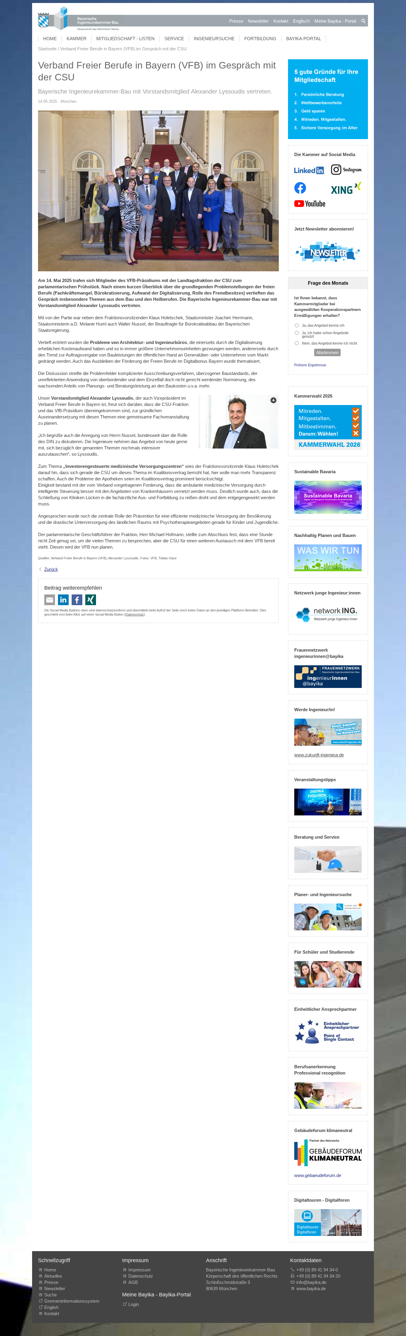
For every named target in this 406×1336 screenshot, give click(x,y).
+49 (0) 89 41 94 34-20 (318, 1276)
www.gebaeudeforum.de (317, 1175)
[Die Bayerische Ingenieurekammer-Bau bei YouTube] (309, 203)
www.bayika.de (311, 1288)
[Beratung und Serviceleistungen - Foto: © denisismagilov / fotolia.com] (328, 859)
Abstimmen (327, 352)
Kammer (76, 38)
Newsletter (258, 21)
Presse (236, 21)
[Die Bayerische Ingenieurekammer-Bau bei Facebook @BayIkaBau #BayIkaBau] (300, 188)
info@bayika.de (311, 1282)
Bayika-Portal (303, 38)
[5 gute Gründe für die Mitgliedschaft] (328, 99)
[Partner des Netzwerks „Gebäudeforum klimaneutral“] (328, 1152)
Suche (51, 1294)
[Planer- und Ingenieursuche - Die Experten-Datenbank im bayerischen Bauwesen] (328, 917)
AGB (133, 1282)
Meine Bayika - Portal (335, 21)
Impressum (139, 1269)
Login (133, 1304)
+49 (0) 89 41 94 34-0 (317, 1269)
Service (174, 38)
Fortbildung (260, 38)
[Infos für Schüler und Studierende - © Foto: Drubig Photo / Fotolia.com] (328, 974)
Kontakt (280, 21)
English (51, 1307)
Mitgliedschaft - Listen (125, 38)
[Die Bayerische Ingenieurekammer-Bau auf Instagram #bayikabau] (346, 170)
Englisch (301, 21)
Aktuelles (53, 1276)
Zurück (51, 569)
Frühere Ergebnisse (310, 365)
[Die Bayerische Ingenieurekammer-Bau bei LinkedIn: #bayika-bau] (309, 170)
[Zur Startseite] (81, 19)
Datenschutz (134, 614)
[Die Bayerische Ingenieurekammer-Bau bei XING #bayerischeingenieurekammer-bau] (346, 188)
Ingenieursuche (214, 38)
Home (50, 38)
